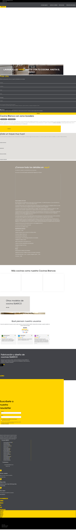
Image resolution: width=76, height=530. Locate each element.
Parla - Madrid (2, 490)
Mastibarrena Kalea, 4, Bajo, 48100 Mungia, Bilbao (8, 484)
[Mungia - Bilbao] (31, 480)
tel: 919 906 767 (2, 494)
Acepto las (6, 109)
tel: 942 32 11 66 (2, 477)
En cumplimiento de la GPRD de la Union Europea (9, 419)
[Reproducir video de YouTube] (38, 187)
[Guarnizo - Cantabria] (31, 471)
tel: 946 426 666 (2, 485)
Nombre (2, 411)
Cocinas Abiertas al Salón (23, 313)
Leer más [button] (36, 343)
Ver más (10, 279)
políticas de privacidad (8, 109)
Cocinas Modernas (12, 119)
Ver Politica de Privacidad (5, 423)
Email (2, 415)
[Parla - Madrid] (31, 488)
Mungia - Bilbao (3, 482)
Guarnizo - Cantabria (4, 473)
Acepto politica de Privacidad (6, 420)
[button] (49, 339)
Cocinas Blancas (3, 119)
